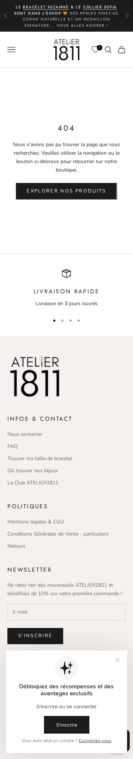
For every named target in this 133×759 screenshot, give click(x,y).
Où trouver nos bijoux (32, 470)
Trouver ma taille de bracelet (39, 458)
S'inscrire (35, 635)
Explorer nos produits (66, 191)
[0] (95, 49)
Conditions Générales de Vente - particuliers (58, 533)
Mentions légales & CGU (35, 521)
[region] (66, 288)
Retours (16, 546)
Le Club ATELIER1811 (32, 482)
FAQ (12, 446)
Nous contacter (24, 434)
